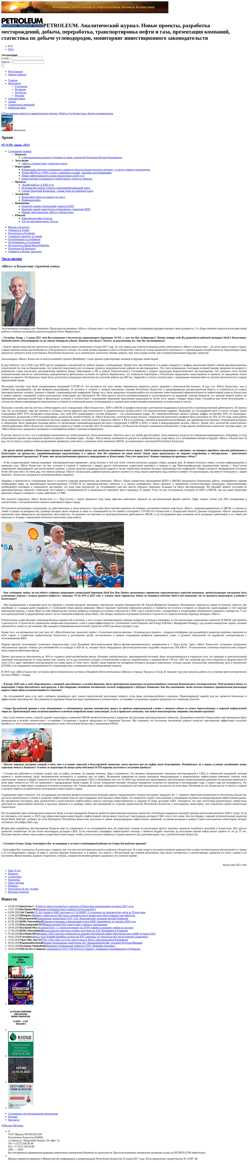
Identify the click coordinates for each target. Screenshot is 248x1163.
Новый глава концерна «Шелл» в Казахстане (47, 212)
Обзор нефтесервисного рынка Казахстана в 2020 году (53, 175)
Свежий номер (16, 98)
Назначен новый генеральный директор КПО (48, 206)
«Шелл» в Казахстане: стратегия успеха (44, 163)
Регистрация (15, 71)
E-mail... (5, 58)
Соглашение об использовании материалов (33, 1113)
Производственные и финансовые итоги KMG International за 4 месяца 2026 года (89, 921)
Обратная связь (17, 107)
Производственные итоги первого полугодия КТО (66, 909)
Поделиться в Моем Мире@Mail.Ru (28, 245)
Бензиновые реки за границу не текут (43, 197)
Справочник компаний (21, 104)
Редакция (20, 89)
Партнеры (14, 879)
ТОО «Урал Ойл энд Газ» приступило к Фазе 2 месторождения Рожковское (84, 939)
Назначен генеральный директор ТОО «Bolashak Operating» (81, 945)
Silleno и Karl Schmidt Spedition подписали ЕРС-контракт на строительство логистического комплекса (89, 936)
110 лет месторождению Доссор (40, 221)
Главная (12, 80)
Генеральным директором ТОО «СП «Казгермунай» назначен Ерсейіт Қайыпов (82, 918)
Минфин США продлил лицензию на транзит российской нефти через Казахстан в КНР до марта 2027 (96, 933)
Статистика (14, 876)
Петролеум (14, 83)
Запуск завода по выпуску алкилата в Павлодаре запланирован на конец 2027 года (85, 906)
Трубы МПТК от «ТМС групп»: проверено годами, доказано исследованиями (67, 172)
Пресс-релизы (16, 882)
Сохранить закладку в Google (25, 236)
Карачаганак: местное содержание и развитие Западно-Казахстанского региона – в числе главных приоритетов (86, 169)
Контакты (13, 1119)
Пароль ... (6, 61)
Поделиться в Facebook (21, 233)
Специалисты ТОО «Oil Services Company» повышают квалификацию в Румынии (93, 948)
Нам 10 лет (14, 870)
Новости (13, 873)
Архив (12, 101)
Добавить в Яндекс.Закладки (25, 251)
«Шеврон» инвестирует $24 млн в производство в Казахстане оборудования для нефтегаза (82, 915)
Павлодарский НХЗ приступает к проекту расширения (75, 924)
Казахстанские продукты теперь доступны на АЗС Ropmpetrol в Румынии (85, 930)
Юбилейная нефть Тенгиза (37, 218)
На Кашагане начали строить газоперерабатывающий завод (56, 187)
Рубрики (13, 885)
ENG (11, 49)
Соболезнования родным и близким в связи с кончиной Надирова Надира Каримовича (72, 157)
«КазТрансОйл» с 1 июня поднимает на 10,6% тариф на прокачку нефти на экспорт (85, 927)
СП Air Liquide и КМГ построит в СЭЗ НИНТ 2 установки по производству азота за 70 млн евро (89, 912)
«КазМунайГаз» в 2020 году (38, 184)
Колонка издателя (18, 891)
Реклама (19, 95)
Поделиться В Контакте (21, 248)
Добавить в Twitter (18, 230)
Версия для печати (19, 227)
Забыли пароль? (17, 74)
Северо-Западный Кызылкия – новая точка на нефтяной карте (57, 190)
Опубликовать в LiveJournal (24, 242)
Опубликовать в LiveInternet (24, 239)
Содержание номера (19, 151)
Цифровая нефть (31, 200)
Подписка (20, 92)
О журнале (21, 86)
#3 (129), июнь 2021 (15, 145)
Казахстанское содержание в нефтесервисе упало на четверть (57, 178)
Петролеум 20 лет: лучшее (23, 888)
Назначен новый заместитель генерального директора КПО (56, 209)
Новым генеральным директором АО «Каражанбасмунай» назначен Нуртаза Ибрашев (92, 942)
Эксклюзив (11, 258)
